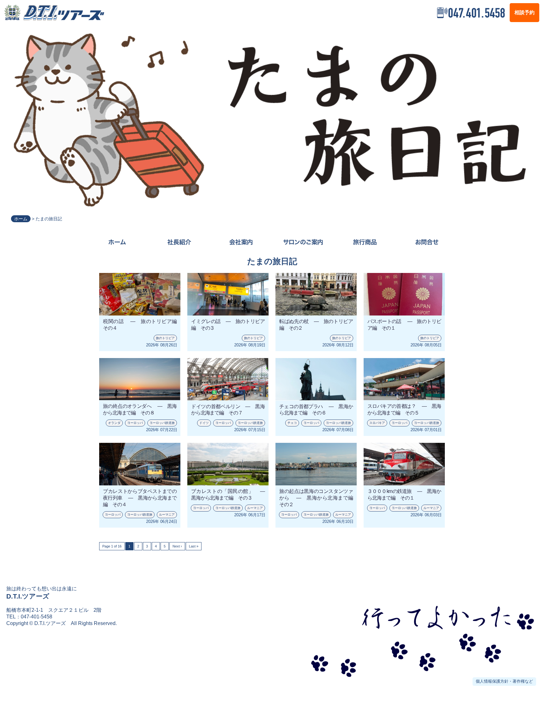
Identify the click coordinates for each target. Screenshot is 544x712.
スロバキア (377, 423)
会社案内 (241, 242)
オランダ (114, 423)
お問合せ (426, 242)
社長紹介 (179, 242)
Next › (177, 546)
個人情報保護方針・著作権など (504, 681)
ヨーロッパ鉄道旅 (162, 423)
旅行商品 (364, 242)
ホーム (20, 218)
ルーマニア (167, 514)
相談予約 (524, 12)
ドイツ (204, 423)
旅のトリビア (165, 338)
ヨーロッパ (135, 423)
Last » (193, 546)
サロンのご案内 (303, 242)
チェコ (292, 423)
